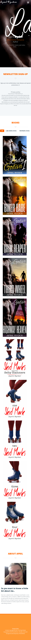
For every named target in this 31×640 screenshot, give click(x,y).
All (2, 131)
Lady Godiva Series (11, 131)
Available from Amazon (15, 147)
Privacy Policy (15, 628)
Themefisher (15, 632)
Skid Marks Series (24, 131)
